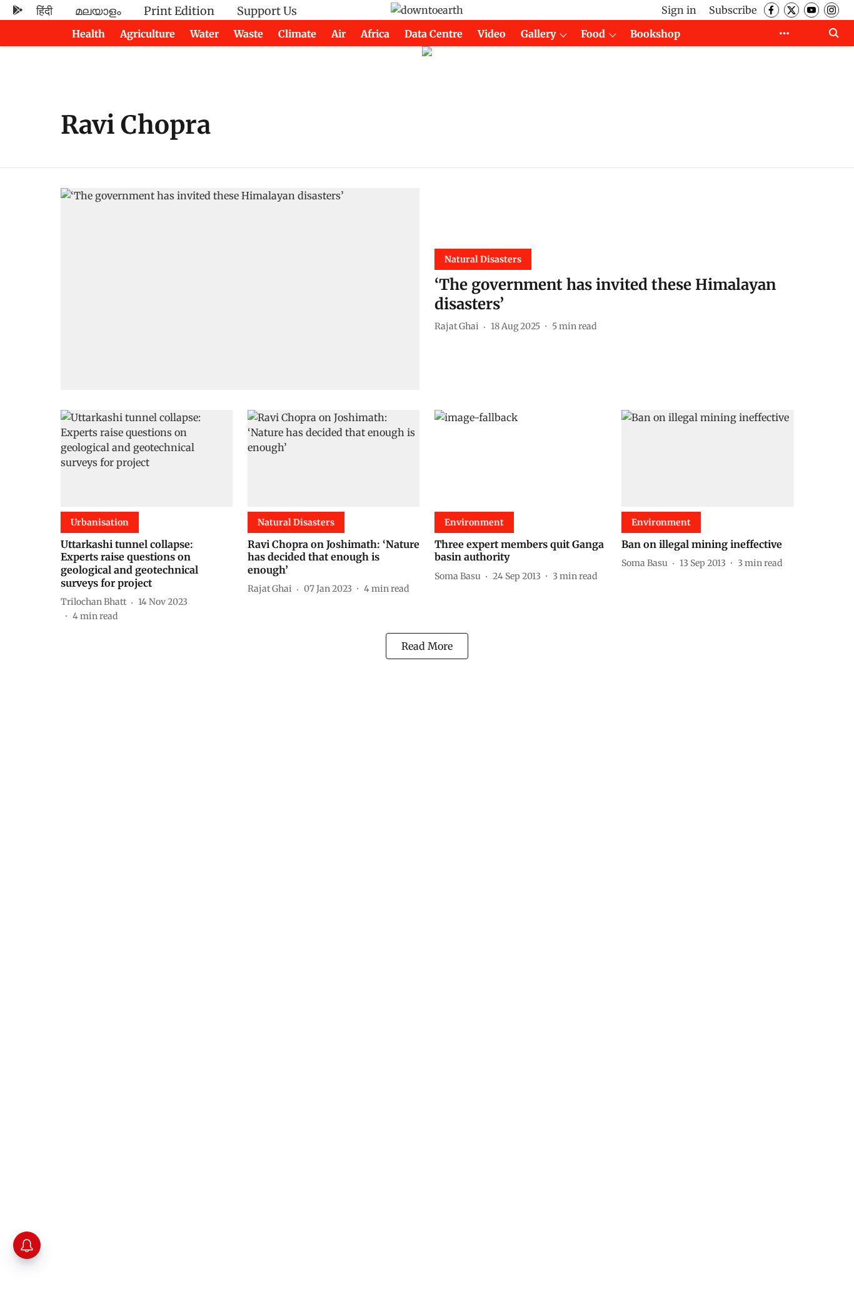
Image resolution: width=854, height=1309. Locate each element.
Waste (248, 33)
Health (88, 33)
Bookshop (655, 33)
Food (593, 33)
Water (204, 33)
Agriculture (147, 33)
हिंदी (44, 11)
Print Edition (179, 11)
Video (492, 33)
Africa (375, 33)
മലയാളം (98, 11)
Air (338, 33)
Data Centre (433, 33)
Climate (297, 33)
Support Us (267, 11)
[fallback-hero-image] (240, 289)
